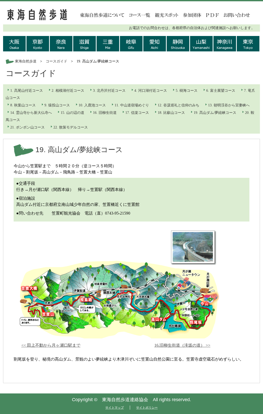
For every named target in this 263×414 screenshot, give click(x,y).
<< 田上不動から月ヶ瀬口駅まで (50, 345)
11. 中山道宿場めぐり (132, 105)
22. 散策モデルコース (70, 127)
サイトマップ (114, 407)
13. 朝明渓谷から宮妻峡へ (229, 105)
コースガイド (56, 61)
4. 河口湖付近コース (150, 91)
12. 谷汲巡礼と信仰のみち (178, 105)
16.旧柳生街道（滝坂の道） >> (182, 345)
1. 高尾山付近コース (26, 91)
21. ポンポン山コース (27, 127)
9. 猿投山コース (57, 105)
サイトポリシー (147, 407)
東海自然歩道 (25, 61)
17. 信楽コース (137, 113)
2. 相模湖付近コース (68, 91)
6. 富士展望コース (220, 91)
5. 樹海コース (187, 91)
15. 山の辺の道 (72, 113)
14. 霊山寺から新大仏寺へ (31, 113)
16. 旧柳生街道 (105, 113)
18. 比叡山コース (171, 113)
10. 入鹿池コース (92, 105)
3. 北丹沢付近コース (109, 91)
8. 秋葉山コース (23, 105)
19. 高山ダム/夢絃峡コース (215, 113)
